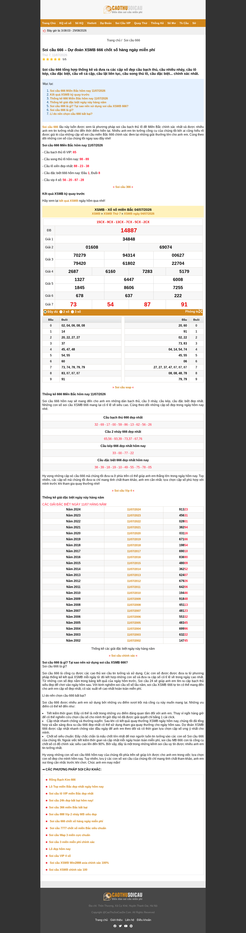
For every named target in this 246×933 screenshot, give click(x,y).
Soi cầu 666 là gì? (61, 110)
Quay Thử (140, 23)
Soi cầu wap (123, 387)
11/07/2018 (134, 545)
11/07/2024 (134, 509)
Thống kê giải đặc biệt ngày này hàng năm (78, 102)
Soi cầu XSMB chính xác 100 (68, 869)
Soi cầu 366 (123, 186)
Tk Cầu (184, 23)
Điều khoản (144, 919)
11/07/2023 (134, 515)
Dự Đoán (106, 23)
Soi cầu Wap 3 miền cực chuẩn (69, 835)
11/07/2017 (134, 551)
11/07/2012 (134, 581)
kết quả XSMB (68, 200)
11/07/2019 (134, 539)
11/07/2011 (133, 587)
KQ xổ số (65, 23)
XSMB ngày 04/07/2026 (139, 213)
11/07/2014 (134, 569)
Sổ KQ (79, 23)
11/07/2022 (134, 521)
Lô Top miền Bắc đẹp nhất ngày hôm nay (76, 786)
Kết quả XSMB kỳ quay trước (69, 94)
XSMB (96, 213)
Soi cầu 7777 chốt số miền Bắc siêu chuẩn (77, 828)
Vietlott (91, 23)
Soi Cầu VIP (122, 23)
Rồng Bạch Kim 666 (62, 779)
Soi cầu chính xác (123, 655)
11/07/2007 (134, 610)
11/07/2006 (134, 616)
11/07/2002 (134, 640)
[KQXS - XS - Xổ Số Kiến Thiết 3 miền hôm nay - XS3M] (123, 9)
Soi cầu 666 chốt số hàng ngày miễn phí (76, 821)
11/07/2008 (134, 604)
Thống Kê (157, 23)
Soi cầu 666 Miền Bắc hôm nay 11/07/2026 (77, 90)
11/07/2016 (134, 557)
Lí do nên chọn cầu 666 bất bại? (71, 113)
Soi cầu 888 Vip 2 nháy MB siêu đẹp (73, 814)
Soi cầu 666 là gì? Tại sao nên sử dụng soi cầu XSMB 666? (89, 106)
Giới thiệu (116, 919)
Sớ (194, 23)
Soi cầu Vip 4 (123, 490)
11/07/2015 (134, 563)
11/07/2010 (134, 592)
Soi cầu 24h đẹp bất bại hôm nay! (71, 800)
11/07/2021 (134, 527)
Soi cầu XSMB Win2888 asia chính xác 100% (79, 862)
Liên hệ (129, 919)
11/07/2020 (134, 533)
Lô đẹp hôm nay (60, 848)
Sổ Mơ (171, 23)
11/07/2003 (134, 634)
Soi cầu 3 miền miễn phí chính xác (72, 842)
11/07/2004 (134, 628)
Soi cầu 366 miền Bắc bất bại (68, 807)
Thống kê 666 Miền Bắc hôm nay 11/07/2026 (79, 98)
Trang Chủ (49, 23)
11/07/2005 (134, 622)
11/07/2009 (134, 598)
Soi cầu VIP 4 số (60, 855)
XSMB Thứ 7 (112, 213)
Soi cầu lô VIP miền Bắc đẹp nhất (71, 793)
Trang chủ (114, 40)
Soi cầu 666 (50, 126)
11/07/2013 (134, 575)
